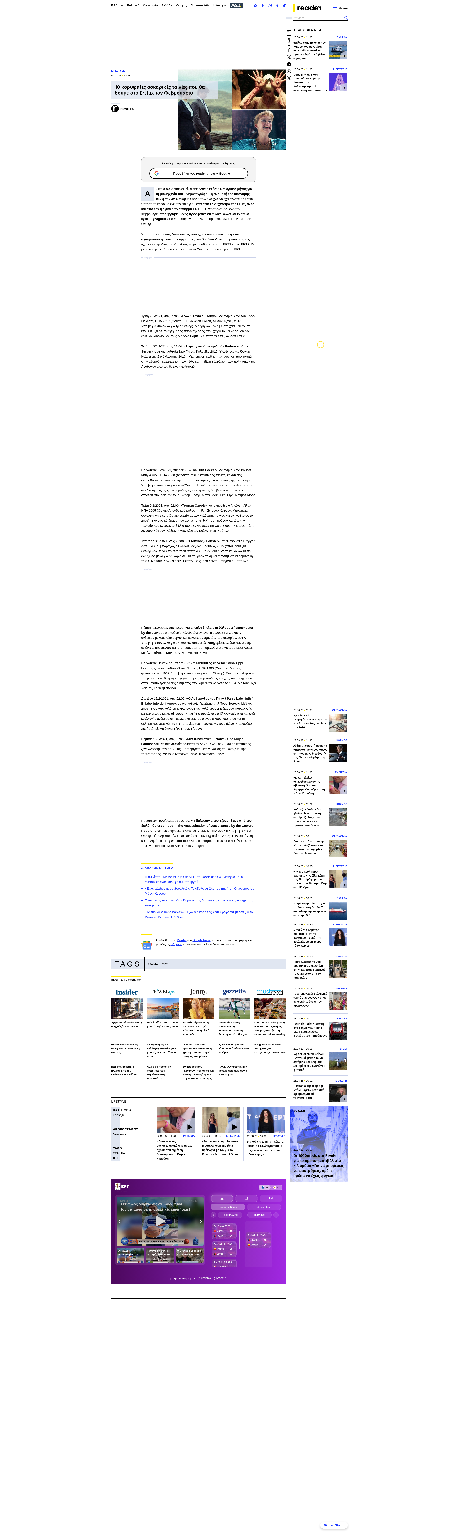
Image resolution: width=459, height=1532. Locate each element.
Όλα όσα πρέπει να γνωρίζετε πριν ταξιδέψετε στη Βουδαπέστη (159, 1072)
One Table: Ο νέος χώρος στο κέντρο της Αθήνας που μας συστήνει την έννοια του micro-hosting (269, 1028)
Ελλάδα (167, 5)
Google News (202, 940)
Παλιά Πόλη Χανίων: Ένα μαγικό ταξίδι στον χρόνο (162, 1024)
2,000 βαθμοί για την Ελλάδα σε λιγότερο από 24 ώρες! (234, 1048)
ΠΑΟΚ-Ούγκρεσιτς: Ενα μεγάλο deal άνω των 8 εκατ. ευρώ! (233, 1070)
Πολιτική (133, 5)
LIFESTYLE (118, 70)
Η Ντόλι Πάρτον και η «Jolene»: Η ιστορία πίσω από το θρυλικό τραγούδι (196, 1028)
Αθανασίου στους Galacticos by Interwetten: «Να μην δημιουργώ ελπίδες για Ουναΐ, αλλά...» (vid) (233, 1028)
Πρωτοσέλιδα (200, 5)
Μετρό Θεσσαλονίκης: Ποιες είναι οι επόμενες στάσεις (125, 1048)
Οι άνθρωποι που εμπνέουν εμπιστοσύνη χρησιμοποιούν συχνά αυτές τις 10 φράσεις (197, 1050)
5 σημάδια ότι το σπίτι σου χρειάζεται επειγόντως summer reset (270, 1048)
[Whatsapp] (289, 71)
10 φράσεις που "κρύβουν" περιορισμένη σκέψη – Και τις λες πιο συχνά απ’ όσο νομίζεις (198, 1072)
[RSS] (255, 5)
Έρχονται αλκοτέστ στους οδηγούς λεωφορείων (126, 1024)
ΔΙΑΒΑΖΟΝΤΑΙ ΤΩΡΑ (157, 868)
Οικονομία (150, 5)
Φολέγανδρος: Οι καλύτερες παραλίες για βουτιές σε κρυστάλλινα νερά (161, 1050)
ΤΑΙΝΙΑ (154, 964)
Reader (182, 940)
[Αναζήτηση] (346, 18)
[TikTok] (284, 5)
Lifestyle (219, 5)
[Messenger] (289, 64)
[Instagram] (270, 5)
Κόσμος (181, 5)
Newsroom (120, 1134)
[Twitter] (277, 5)
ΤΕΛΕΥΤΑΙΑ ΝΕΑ (307, 30)
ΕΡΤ (165, 964)
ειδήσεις (176, 944)
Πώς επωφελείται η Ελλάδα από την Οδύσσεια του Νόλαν (124, 1070)
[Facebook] (262, 5)
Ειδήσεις (117, 5)
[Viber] (289, 78)
